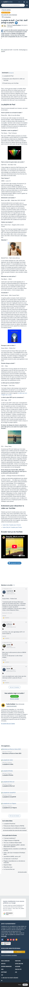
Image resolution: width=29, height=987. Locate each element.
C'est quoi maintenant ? (10, 838)
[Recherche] (3, 5)
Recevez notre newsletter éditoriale (10, 948)
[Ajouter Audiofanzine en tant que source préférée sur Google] (8, 913)
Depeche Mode (8, 864)
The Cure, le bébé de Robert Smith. (13, 842)
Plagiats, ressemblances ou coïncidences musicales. (14, 861)
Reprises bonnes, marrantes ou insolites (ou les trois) (15, 849)
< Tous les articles (6, 9)
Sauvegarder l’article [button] (15, 563)
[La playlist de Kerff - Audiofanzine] (6, 2)
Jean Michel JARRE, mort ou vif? (12, 856)
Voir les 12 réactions (14, 687)
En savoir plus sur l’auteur (8, 723)
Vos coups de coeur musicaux (9, 14)
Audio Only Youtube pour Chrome (12, 525)
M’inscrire (19, 951)
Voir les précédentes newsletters (9, 955)
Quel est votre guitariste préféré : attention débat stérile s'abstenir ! (14, 845)
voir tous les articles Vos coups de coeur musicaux (15, 830)
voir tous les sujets (22, 872)
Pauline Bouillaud (16, 25)
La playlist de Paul (8, 76)
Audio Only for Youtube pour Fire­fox (12, 527)
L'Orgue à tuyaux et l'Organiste (11, 840)
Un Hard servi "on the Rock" (11, 858)
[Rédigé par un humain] (3, 26)
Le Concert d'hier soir (9, 869)
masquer (11, 72)
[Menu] (27, 5)
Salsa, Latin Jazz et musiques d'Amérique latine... (14, 853)
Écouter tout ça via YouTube (11, 83)
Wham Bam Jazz (8, 867)
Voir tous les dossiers (14, 815)
